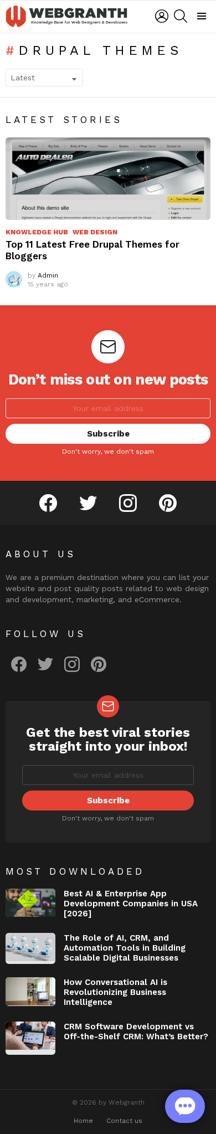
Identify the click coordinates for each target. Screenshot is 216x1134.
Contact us (124, 1121)
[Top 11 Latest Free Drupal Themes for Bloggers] (108, 178)
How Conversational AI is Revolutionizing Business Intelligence (115, 992)
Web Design (95, 232)
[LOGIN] (161, 16)
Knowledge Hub (37, 232)
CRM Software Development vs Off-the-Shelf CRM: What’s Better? (136, 1031)
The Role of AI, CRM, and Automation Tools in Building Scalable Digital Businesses (125, 948)
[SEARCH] (180, 16)
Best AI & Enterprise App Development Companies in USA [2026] (131, 904)
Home (83, 1121)
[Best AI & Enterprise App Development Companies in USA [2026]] (30, 903)
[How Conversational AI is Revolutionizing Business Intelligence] (30, 991)
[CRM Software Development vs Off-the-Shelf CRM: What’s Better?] (30, 1038)
